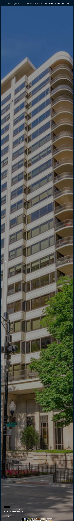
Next (68, 261)
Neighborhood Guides (48, 3)
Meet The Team (57, 3)
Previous (5, 261)
